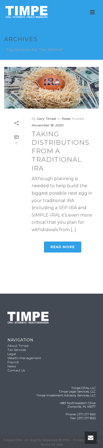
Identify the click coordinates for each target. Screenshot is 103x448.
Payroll (13, 362)
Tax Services (16, 350)
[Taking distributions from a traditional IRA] (51, 88)
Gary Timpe (46, 119)
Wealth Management (24, 358)
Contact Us (16, 370)
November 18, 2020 (47, 125)
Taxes (66, 119)
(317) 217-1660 (86, 414)
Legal (11, 354)
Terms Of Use (51, 444)
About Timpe (18, 346)
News (11, 366)
